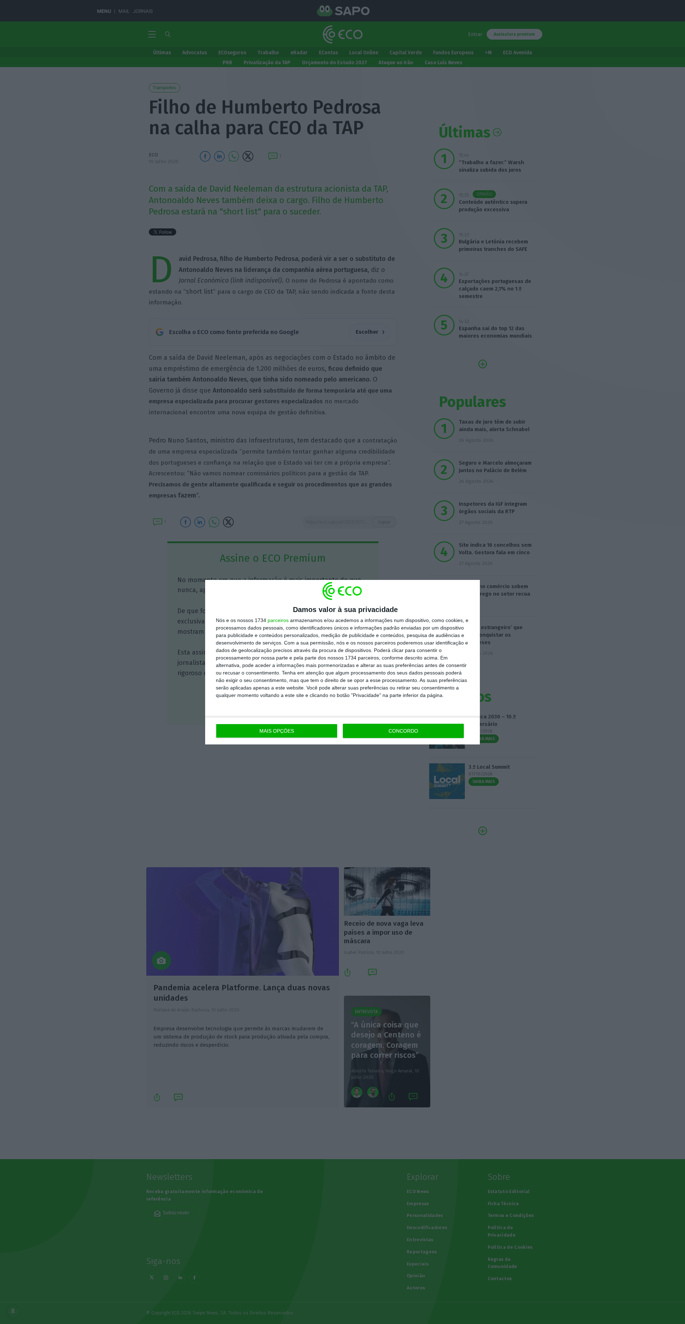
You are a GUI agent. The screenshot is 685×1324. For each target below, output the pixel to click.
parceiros (278, 620)
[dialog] (342, 662)
